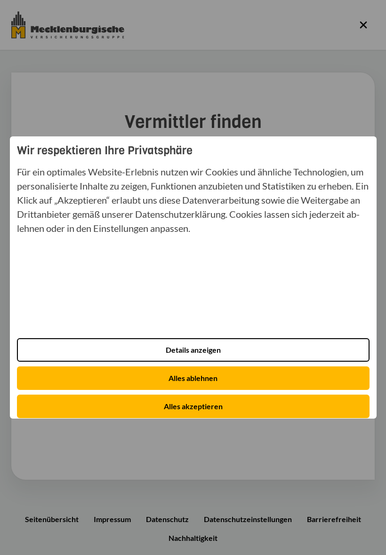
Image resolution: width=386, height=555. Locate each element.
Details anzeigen (193, 349)
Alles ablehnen (193, 377)
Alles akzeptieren (193, 406)
